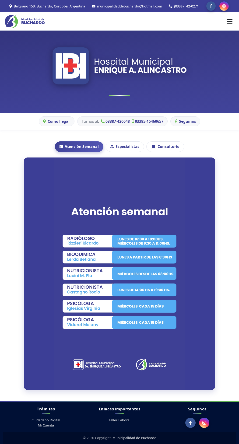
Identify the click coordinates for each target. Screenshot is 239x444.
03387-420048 (117, 121)
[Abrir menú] (229, 21)
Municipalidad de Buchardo (134, 438)
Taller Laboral (119, 420)
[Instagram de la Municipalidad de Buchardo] (224, 6)
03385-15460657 (148, 121)
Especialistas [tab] (127, 146)
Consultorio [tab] (168, 146)
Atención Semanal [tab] (82, 146)
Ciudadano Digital (46, 420)
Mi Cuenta (46, 425)
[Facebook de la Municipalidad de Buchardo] (211, 6)
